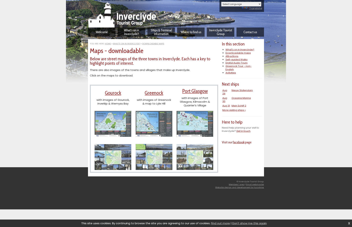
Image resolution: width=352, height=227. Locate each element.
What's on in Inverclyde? (126, 43)
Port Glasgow (195, 91)
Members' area (236, 184)
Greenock (154, 93)
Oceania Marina (241, 98)
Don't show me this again (249, 223)
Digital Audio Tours (236, 63)
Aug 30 (224, 99)
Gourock (113, 93)
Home (108, 43)
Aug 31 (226, 105)
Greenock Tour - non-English (238, 67)
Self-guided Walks (236, 59)
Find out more (220, 223)
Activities (230, 72)
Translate (255, 8)
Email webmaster (255, 184)
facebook (239, 142)
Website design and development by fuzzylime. (239, 187)
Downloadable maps (153, 43)
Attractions (231, 56)
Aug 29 (224, 92)
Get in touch (243, 131)
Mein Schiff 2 (239, 105)
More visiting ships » (234, 110)
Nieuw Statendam (242, 90)
